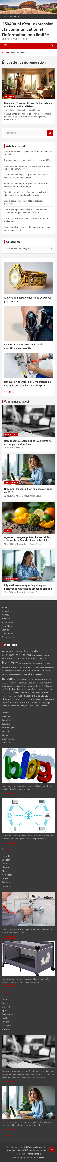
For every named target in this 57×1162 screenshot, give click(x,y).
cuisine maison (8, 671)
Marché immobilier (16, 692)
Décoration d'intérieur (22, 671)
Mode (27, 692)
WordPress (39, 1157)
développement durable (11, 675)
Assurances (7, 622)
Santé (4, 999)
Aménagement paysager (41, 655)
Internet (5, 735)
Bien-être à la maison (22, 667)
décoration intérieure (40, 670)
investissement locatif (45, 689)
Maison (5, 867)
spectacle (42, 695)
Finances (6, 716)
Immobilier (7, 720)
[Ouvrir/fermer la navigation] (5, 46)
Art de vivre (19, 658)
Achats (5, 607)
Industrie (6, 724)
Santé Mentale (26, 695)
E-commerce (8, 637)
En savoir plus (9, 793)
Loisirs (8, 531)
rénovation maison (9, 696)
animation (7, 658)
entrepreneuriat (23, 679)
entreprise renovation (38, 679)
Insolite (5, 731)
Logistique (6, 860)
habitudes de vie (19, 686)
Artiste (29, 658)
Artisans (9, 96)
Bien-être (6, 630)
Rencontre (6, 886)
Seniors (5, 1003)
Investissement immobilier (24, 689)
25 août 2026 (10, 448)
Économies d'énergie (18, 706)
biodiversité (39, 668)
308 (11, 392)
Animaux (6, 615)
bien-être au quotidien (30, 663)
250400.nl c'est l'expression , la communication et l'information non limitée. (28, 29)
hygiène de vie (34, 686)
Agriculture (7, 611)
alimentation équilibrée (29, 651)
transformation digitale (45, 699)
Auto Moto (7, 626)
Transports (7, 1025)
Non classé (7, 875)
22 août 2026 (10, 496)
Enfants (5, 712)
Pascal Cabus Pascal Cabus (28, 110)
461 (9, 849)
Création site (11, 483)
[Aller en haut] (52, 1149)
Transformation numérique (16, 702)
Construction (8, 633)
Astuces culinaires (40, 659)
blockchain (49, 668)
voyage (5, 705)
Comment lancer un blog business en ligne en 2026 (27, 160)
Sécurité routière (29, 699)
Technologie (11, 434)
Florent (20, 448)
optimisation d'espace (39, 692)
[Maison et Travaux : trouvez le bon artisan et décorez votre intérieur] (28, 84)
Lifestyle (6, 856)
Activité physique (9, 651)
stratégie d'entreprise (12, 699)
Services (6, 1007)
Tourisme (6, 1022)
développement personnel (23, 676)
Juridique (6, 742)
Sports (5, 1010)
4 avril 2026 (9, 110)
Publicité (6, 882)
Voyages (6, 1029)
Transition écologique (41, 702)
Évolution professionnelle (38, 706)
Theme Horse (33, 1154)
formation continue (18, 683)
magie (5, 692)
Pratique (6, 878)
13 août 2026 (10, 544)
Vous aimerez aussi (16, 401)
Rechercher (50, 133)
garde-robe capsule (35, 683)
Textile (5, 1018)
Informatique (11, 579)
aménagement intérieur (16, 654)
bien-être (10, 663)
